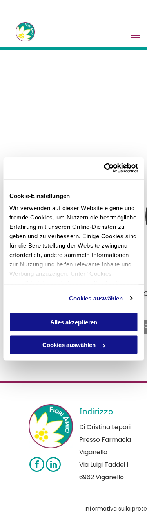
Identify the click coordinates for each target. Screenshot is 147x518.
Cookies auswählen (96, 298)
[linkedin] (53, 465)
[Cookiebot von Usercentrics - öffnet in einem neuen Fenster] (104, 168)
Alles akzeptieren (73, 321)
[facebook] (36, 465)
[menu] (135, 37)
